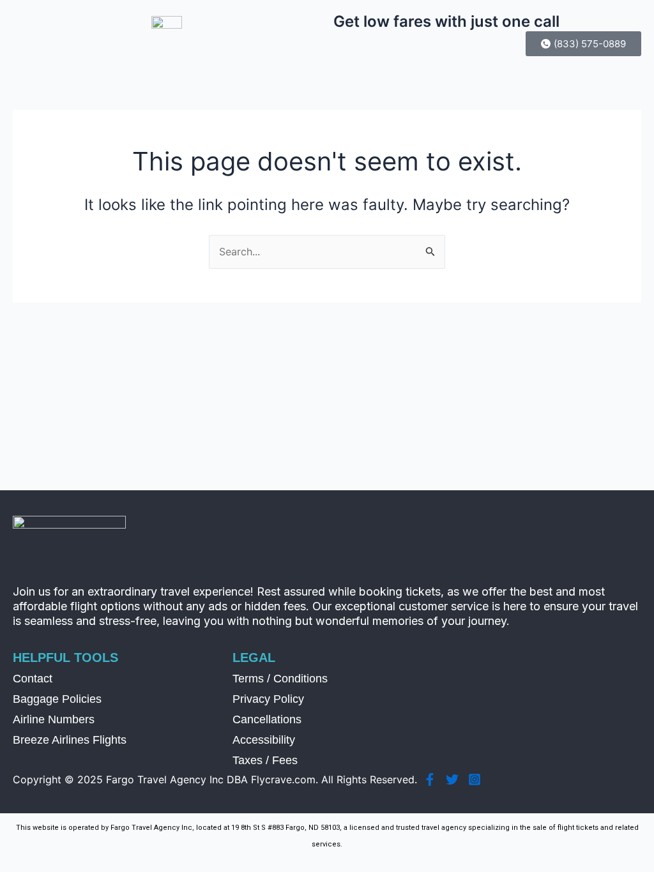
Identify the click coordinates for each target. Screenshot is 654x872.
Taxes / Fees (265, 760)
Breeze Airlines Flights (69, 739)
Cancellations (266, 719)
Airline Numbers (54, 719)
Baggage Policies (57, 699)
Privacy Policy (268, 699)
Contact (32, 678)
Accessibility (263, 739)
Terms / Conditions (280, 678)
